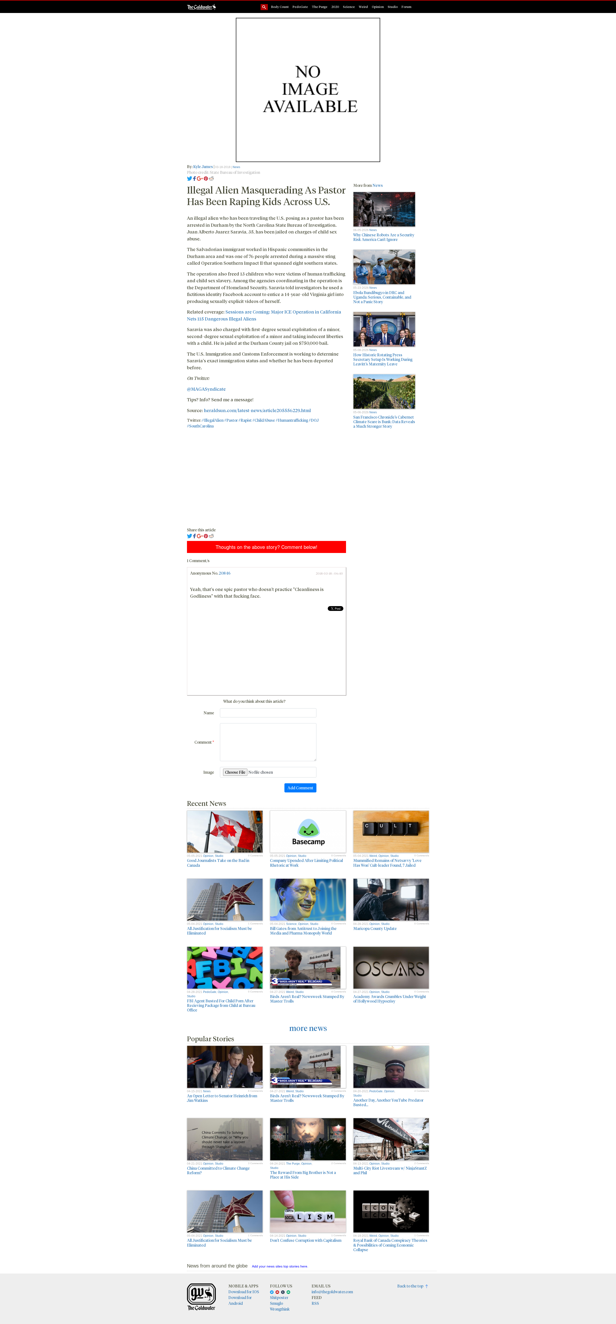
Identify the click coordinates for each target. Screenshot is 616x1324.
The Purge (319, 7)
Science (349, 7)
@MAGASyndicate (206, 389)
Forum (406, 7)
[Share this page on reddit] (211, 178)
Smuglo (276, 1303)
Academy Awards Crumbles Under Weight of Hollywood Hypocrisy (389, 999)
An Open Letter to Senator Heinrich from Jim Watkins (222, 1098)
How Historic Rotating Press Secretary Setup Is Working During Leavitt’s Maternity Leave (382, 359)
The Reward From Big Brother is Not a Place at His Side (303, 1175)
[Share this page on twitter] (189, 178)
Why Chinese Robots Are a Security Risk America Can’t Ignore (383, 237)
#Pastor (231, 420)
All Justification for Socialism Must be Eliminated (219, 930)
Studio (393, 7)
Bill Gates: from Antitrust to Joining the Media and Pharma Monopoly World (303, 930)
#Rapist (245, 420)
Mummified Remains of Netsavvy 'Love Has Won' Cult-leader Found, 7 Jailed (387, 862)
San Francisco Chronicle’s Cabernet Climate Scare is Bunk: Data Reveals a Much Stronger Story (384, 421)
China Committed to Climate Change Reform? (218, 1170)
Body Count (280, 7)
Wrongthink (280, 1308)
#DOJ (314, 420)
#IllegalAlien (213, 420)
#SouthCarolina (200, 425)
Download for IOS (243, 1291)
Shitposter (279, 1297)
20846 (225, 573)
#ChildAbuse (263, 420)
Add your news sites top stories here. (280, 1266)
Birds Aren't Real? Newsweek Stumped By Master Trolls (307, 999)
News (236, 167)
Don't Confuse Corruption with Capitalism (305, 1240)
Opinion (378, 7)
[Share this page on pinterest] (206, 178)
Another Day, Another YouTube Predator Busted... (388, 1102)
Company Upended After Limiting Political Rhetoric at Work (306, 862)
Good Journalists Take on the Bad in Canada (218, 862)
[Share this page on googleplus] (200, 178)
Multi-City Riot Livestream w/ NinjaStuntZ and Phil (390, 1170)
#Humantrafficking (292, 420)
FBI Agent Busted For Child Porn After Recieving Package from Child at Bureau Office (221, 1005)
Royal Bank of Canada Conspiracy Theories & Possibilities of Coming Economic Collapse (390, 1245)
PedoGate (300, 7)
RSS (315, 1303)
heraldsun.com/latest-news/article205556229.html (257, 410)
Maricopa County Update (375, 928)
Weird (363, 7)
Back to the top (411, 1285)
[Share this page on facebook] (194, 178)
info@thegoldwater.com (332, 1291)
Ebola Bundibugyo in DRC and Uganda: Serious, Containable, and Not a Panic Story (382, 297)
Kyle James (203, 166)
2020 (335, 7)
